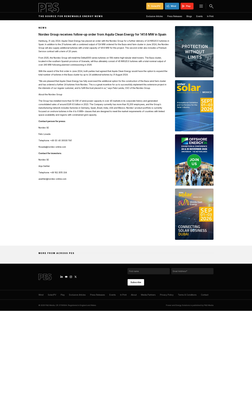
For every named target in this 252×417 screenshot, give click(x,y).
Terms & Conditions (187, 295)
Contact (204, 295)
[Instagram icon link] (71, 276)
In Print (210, 16)
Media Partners (148, 295)
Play (188, 6)
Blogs (189, 16)
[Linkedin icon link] (61, 276)
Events (199, 16)
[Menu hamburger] (201, 6)
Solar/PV (155, 6)
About (134, 295)
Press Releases (174, 16)
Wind (173, 6)
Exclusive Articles (154, 16)
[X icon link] (75, 277)
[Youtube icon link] (66, 277)
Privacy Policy (167, 295)
